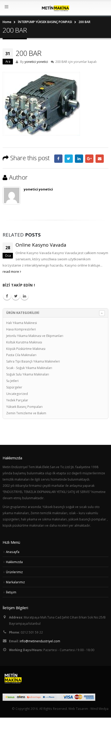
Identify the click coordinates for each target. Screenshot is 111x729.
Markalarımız (15, 582)
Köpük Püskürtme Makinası (25, 349)
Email (100, 158)
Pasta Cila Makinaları (21, 355)
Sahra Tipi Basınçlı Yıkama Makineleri (33, 361)
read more (11, 271)
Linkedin (24, 296)
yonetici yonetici (36, 62)
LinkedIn (79, 158)
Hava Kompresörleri (21, 329)
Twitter (69, 158)
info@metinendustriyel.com (40, 641)
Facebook (58, 158)
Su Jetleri (12, 381)
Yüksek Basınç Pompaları (24, 406)
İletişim (11, 592)
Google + (89, 158)
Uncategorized (17, 394)
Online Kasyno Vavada (40, 244)
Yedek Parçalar (17, 400)
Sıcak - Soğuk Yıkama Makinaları (29, 368)
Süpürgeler (14, 387)
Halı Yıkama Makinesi (21, 323)
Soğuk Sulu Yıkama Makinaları (27, 374)
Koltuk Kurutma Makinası (24, 342)
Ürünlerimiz (14, 572)
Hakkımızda (14, 562)
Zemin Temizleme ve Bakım (26, 413)
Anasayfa (12, 552)
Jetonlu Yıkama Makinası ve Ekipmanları (34, 336)
